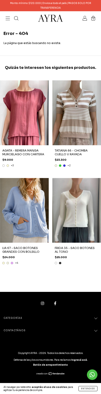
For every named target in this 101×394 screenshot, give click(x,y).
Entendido (88, 388)
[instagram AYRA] (42, 303)
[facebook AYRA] (55, 303)
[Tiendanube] (50, 374)
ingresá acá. (79, 359)
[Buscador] (16, 19)
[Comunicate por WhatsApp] (92, 374)
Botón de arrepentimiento (50, 364)
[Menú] (7, 19)
